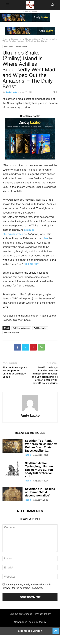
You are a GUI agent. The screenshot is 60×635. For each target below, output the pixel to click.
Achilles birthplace (21, 328)
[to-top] (55, 629)
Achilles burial (40, 328)
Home (5, 39)
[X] (25, 347)
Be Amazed (16, 39)
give (45, 238)
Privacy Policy (43, 613)
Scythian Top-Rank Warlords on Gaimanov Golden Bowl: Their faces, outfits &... (41, 445)
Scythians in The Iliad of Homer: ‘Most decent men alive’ (40, 492)
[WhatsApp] (41, 347)
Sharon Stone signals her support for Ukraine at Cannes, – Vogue (14, 372)
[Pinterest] (33, 347)
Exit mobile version (30, 630)
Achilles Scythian (11, 332)
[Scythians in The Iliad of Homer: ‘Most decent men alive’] (12, 494)
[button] (7, 5)
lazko (28, 454)
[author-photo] (30, 411)
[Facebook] (17, 347)
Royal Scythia (21, 46)
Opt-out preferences (21, 613)
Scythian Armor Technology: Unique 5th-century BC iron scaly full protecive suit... (39, 469)
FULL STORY (31, 264)
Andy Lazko (11, 92)
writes (19, 234)
